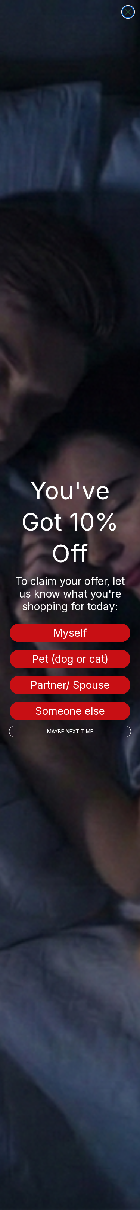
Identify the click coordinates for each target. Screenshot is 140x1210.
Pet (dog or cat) (70, 659)
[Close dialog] (128, 12)
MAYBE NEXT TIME (70, 731)
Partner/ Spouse (70, 685)
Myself (70, 633)
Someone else (70, 711)
